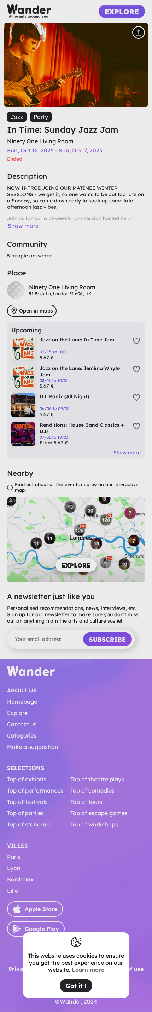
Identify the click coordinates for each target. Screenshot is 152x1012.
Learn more (88, 969)
